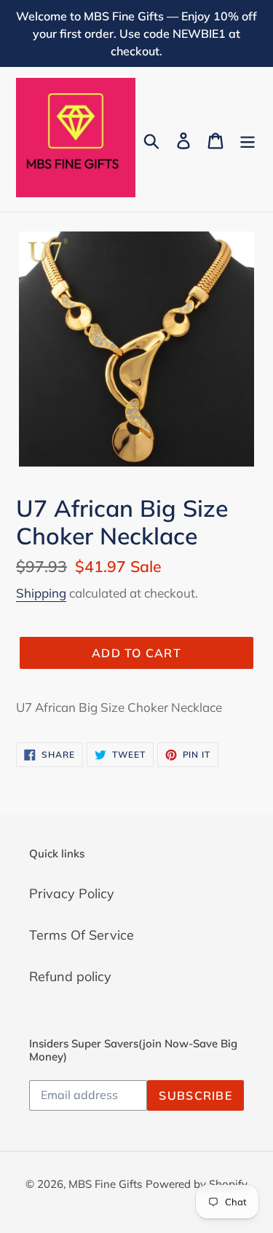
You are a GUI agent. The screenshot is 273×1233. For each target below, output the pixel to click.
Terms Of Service (81, 935)
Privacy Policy (71, 893)
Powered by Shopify (197, 1184)
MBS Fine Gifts (105, 1184)
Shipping (41, 592)
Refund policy (70, 976)
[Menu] (248, 139)
